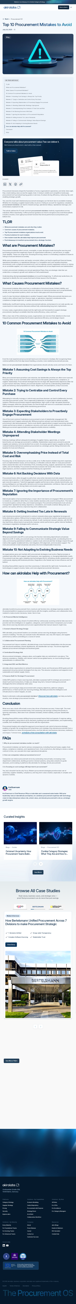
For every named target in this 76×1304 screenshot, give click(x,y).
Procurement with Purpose (35, 1208)
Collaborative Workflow (34, 1217)
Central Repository (32, 1205)
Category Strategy (8, 1202)
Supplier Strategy (8, 1205)
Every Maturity (7, 1225)
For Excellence (56, 1208)
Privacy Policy (36, 1286)
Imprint (5, 1286)
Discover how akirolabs (48, 696)
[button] (38, 1073)
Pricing (5, 1208)
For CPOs (54, 1205)
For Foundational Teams (10, 1228)
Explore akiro (6, 1214)
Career (29, 1231)
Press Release (31, 1228)
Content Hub (55, 1234)
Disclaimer (26, 1286)
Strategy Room (31, 1211)
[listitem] (20, 841)
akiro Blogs (55, 1225)
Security (5, 1211)
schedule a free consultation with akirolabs (39, 733)
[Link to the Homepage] (12, 7)
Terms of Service (15, 1286)
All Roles (54, 1202)
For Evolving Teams (8, 1231)
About (29, 1225)
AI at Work (30, 1214)
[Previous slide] (35, 864)
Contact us (30, 1234)
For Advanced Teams (9, 1234)
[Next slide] (40, 864)
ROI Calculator (56, 1231)
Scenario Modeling (32, 1202)
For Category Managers (59, 1211)
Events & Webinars (57, 1228)
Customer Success (33, 1237)
